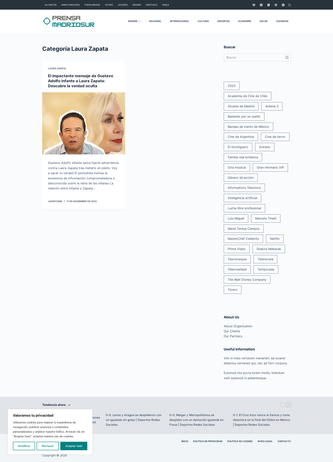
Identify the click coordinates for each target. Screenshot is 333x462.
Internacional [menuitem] (179, 21)
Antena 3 (271, 106)
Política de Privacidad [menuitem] (208, 441)
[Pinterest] (276, 5)
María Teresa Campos (244, 229)
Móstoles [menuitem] (151, 4)
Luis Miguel (236, 218)
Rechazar (48, 446)
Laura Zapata (57, 68)
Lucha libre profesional (244, 208)
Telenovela (265, 259)
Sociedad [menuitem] (282, 21)
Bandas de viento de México (248, 127)
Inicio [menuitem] (184, 441)
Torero (232, 290)
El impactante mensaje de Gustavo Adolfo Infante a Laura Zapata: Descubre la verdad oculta (80, 81)
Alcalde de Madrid (241, 106)
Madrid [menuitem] (137, 4)
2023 (231, 86)
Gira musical (237, 167)
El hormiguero (238, 147)
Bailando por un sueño (244, 116)
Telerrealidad (237, 269)
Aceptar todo (74, 446)
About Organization (238, 326)
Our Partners (233, 336)
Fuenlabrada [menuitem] (92, 4)
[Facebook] (254, 5)
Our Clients (232, 331)
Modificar (24, 446)
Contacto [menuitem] (284, 441)
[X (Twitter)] (261, 5)
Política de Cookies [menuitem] (240, 441)
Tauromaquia (237, 259)
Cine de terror (275, 137)
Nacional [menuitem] (155, 21)
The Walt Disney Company (247, 279)
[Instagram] (268, 5)
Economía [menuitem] (244, 21)
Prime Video (237, 249)
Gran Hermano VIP (270, 167)
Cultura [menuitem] (203, 21)
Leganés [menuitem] (123, 4)
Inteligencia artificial (242, 198)
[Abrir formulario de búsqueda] (289, 5)
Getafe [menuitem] (109, 4)
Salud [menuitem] (264, 21)
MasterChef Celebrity (243, 239)
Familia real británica (243, 157)
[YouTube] (283, 5)
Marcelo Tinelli (265, 218)
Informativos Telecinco (244, 188)
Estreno (264, 147)
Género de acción (241, 178)
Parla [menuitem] (165, 4)
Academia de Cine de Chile (247, 96)
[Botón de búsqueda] (287, 57)
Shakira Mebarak (268, 249)
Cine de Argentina (241, 137)
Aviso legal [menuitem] (265, 441)
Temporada (266, 269)
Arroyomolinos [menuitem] (70, 4)
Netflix (275, 239)
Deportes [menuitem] (223, 21)
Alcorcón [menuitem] (50, 4)
